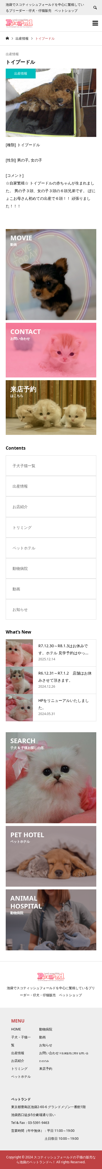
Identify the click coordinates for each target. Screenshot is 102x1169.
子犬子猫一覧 (24, 465)
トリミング (22, 527)
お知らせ (20, 609)
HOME (16, 1029)
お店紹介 (20, 506)
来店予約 (45, 1068)
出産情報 (12, 54)
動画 (16, 588)
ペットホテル (24, 547)
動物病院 (20, 568)
